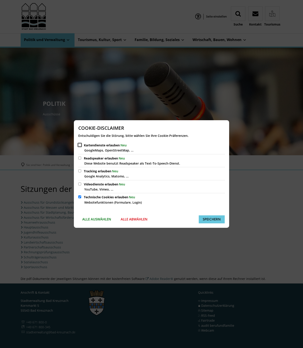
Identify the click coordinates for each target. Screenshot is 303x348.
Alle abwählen (134, 219)
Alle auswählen (96, 219)
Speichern (212, 219)
